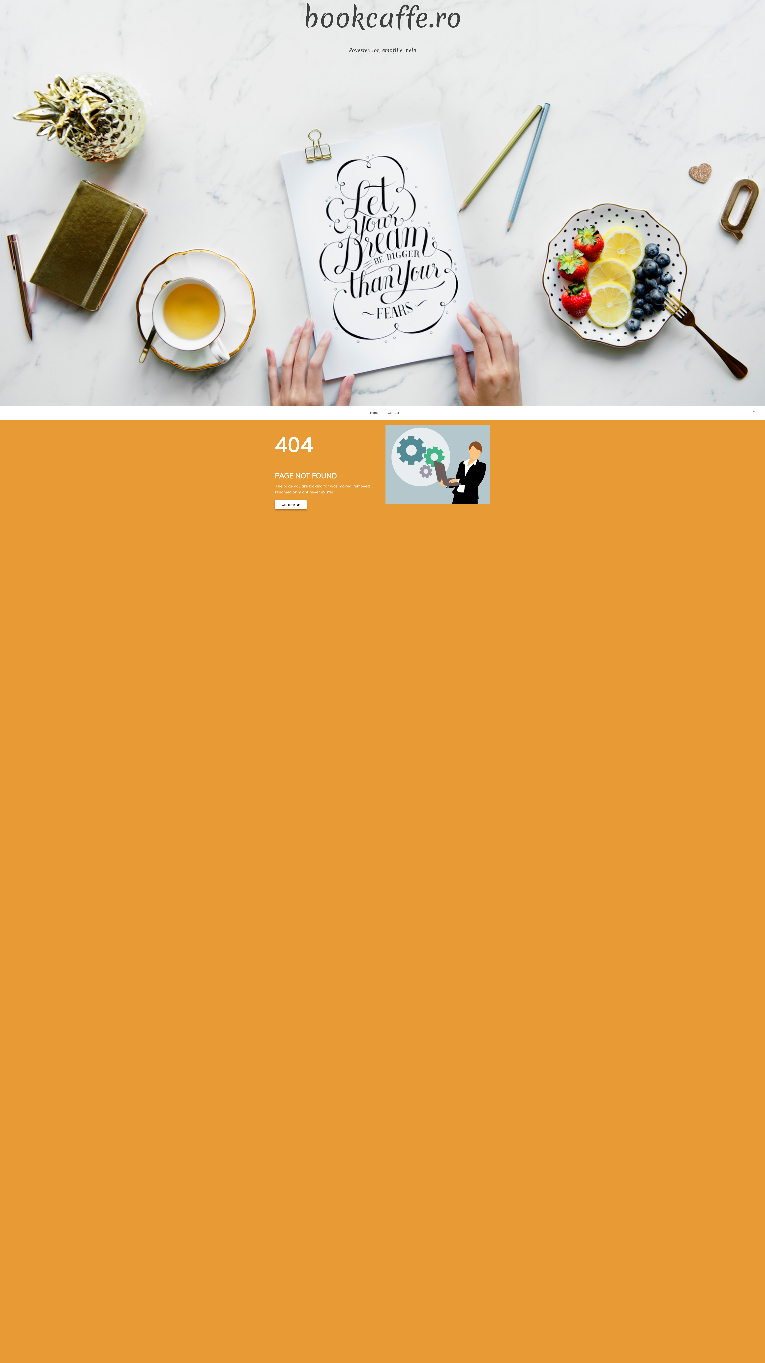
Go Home (289, 505)
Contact (393, 413)
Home (374, 413)
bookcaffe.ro (382, 18)
